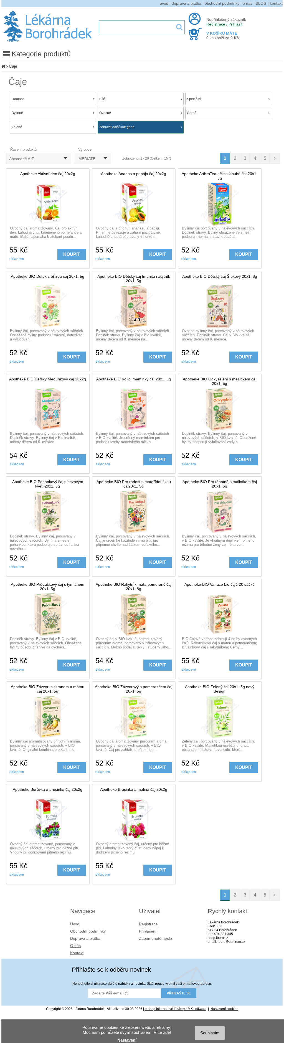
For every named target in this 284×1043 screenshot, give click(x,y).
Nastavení (126, 1040)
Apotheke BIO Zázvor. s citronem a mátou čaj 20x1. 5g (47, 689)
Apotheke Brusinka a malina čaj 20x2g (133, 789)
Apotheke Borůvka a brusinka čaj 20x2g (47, 789)
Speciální (194, 99)
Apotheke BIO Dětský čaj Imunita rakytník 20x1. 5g (133, 278)
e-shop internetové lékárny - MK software (175, 1009)
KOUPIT (71, 254)
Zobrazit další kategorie (117, 127)
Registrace (215, 24)
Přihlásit (235, 24)
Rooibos (18, 99)
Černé (191, 113)
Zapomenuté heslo (155, 938)
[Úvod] (3, 66)
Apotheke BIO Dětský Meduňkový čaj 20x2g (47, 379)
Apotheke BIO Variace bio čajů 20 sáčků (219, 584)
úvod (164, 3)
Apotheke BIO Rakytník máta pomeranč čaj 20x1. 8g (133, 586)
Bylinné (17, 113)
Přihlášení (147, 931)
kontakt (276, 3)
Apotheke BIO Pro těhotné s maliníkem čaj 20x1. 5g (219, 483)
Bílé (102, 99)
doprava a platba (186, 3)
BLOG (261, 3)
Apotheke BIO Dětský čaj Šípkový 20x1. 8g (219, 276)
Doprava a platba (85, 938)
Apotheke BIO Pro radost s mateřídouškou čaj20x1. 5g (134, 483)
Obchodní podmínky (88, 931)
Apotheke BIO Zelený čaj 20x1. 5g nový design (219, 689)
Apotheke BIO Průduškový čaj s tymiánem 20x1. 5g (47, 586)
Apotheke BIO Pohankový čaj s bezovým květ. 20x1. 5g (47, 483)
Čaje (13, 66)
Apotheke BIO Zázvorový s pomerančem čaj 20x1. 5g (133, 689)
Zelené (17, 127)
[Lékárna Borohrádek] (48, 42)
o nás (247, 3)
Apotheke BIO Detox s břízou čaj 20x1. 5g (47, 276)
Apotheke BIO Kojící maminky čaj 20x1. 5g (133, 379)
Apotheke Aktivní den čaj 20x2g (47, 173)
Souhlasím (210, 1033)
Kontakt (76, 953)
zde (166, 1032)
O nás (75, 945)
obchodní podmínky (222, 3)
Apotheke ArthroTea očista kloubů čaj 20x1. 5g (219, 175)
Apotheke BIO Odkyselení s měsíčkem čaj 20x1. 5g (219, 381)
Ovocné (105, 113)
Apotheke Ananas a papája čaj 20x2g (133, 173)
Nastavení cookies (224, 1009)
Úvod (74, 924)
